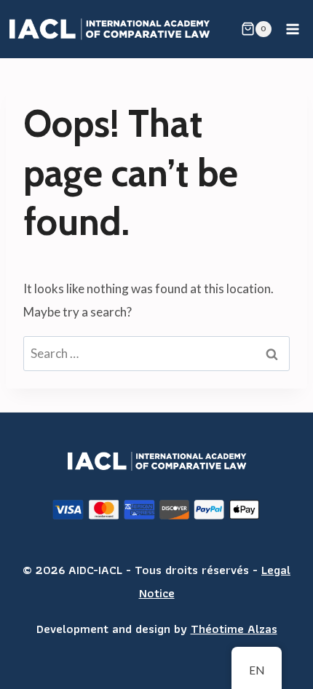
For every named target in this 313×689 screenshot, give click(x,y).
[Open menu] (292, 28)
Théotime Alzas (234, 628)
